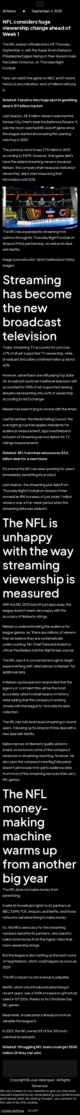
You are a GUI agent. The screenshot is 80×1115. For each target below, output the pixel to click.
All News (9, 11)
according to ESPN (17, 155)
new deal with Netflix (18, 733)
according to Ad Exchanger (23, 399)
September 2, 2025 (47, 11)
